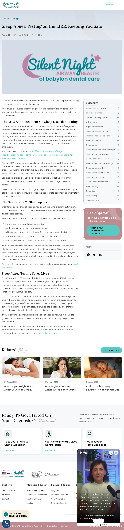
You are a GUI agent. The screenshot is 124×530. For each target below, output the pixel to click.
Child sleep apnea (94, 113)
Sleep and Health (93, 140)
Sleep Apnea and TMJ (95, 168)
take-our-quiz (50, 333)
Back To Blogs (11, 18)
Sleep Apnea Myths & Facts (98, 172)
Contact (109, 5)
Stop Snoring (91, 195)
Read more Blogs (111, 350)
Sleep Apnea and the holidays (99, 163)
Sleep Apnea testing (95, 177)
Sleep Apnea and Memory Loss (100, 159)
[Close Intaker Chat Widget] (116, 453)
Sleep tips (90, 191)
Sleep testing (92, 186)
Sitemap (64, 526)
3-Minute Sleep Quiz (59, 503)
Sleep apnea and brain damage (100, 149)
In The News (91, 122)
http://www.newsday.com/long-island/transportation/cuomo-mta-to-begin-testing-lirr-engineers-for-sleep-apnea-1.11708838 (38, 155)
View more (9, 450)
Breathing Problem (34, 499)
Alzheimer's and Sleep (96, 108)
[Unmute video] (81, 453)
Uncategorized (92, 200)
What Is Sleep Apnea (35, 490)
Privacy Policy (51, 526)
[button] (120, 5)
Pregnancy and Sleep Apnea (99, 136)
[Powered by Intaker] (103, 525)
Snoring (30, 503)
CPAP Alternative (58, 499)
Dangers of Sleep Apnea (97, 117)
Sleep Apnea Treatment (97, 181)
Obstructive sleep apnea (97, 131)
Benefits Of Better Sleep (37, 494)
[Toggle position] (111, 453)
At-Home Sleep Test (59, 494)
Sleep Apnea (91, 145)
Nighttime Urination (94, 126)
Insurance (6, 494)
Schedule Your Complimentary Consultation (97, 231)
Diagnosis (55, 490)
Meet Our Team (8, 490)
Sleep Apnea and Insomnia (98, 154)
